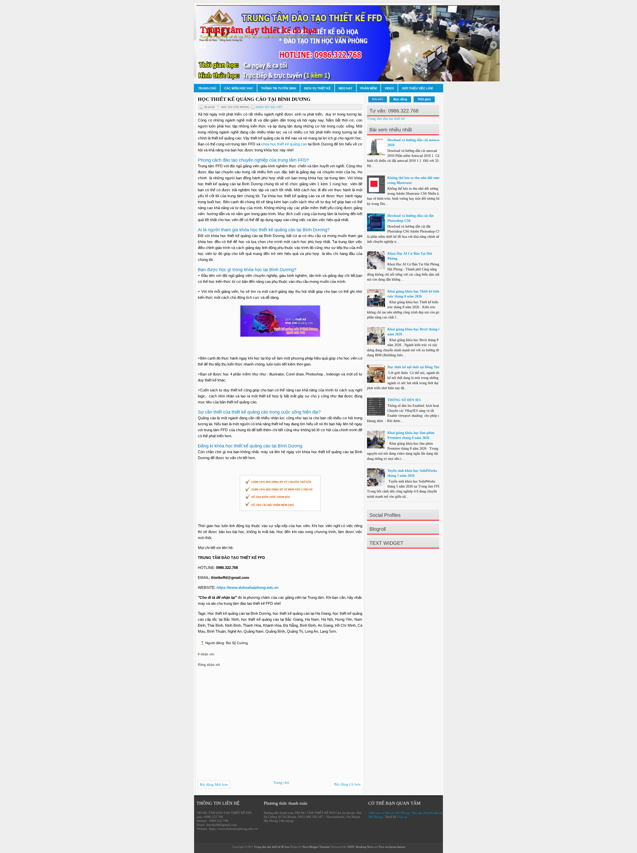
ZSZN (350, 846)
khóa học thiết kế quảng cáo (284, 144)
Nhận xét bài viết (269, 107)
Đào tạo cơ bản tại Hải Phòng (389, 813)
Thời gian (424, 99)
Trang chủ (207, 88)
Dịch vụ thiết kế (317, 88)
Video (389, 88)
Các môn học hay (238, 88)
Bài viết (377, 99)
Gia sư (403, 817)
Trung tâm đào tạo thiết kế (386, 119)
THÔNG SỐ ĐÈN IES (404, 400)
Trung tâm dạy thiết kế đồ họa (258, 30)
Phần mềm (368, 88)
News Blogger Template (316, 846)
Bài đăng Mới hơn (214, 785)
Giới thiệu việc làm (417, 88)
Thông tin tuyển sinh (278, 88)
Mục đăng (400, 99)
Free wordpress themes (392, 846)
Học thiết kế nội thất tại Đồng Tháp (414, 367)
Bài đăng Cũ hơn (347, 784)
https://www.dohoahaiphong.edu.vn (247, 587)
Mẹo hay (345, 88)
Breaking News (364, 846)
